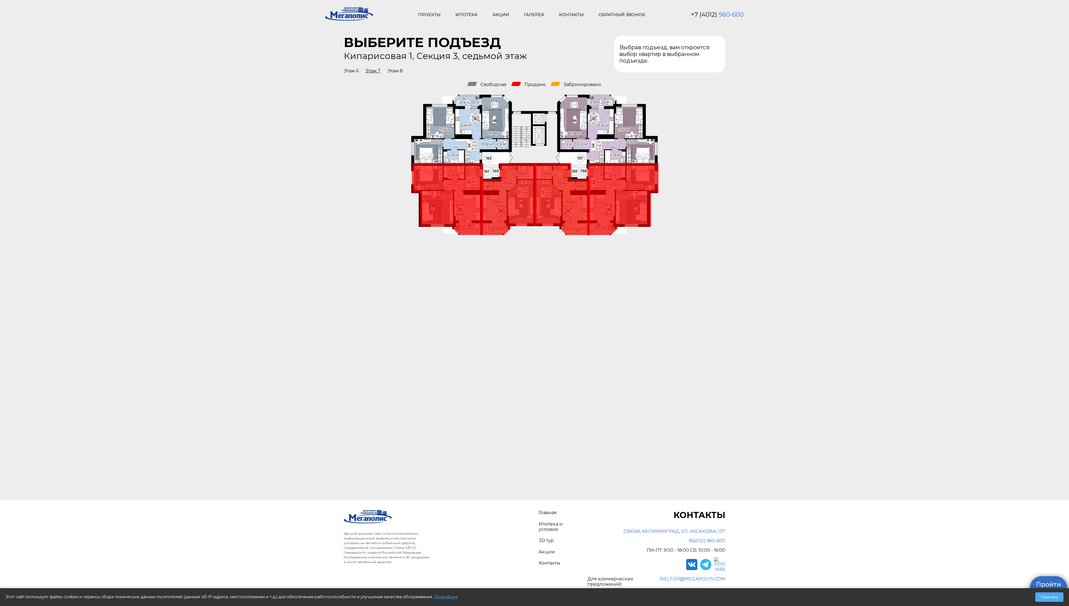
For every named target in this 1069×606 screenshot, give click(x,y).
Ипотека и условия (551, 526)
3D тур (546, 540)
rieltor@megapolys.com (692, 579)
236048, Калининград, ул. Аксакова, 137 (674, 531)
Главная (548, 512)
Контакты (571, 14)
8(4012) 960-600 (707, 540)
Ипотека (466, 14)
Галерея (534, 14)
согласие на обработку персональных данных (610, 374)
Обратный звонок (622, 14)
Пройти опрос (1048, 587)
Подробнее (446, 596)
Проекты (429, 14)
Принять (1049, 597)
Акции (500, 14)
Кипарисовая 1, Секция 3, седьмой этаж (435, 55)
